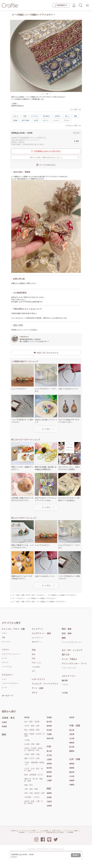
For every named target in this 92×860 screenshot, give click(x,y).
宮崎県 (71, 780)
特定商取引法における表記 (55, 832)
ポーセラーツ (7, 696)
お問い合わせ (56, 831)
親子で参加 (25, 120)
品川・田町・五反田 (31, 722)
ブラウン (66, 120)
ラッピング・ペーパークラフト (45, 684)
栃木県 (49, 722)
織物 (64, 638)
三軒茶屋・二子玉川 (31, 797)
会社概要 (70, 832)
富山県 (49, 751)
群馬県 (49, 726)
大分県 (71, 776)
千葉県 (49, 734)
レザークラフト (38, 679)
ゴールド (56, 120)
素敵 (75, 116)
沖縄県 (71, 785)
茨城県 (49, 717)
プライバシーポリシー (35, 832)
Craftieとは (14, 831)
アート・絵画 (37, 688)
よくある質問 (44, 831)
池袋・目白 (28, 785)
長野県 (49, 764)
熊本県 (71, 772)
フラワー (5, 650)
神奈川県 (50, 738)
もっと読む (74, 109)
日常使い (57, 116)
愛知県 (49, 776)
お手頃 (36, 120)
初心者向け (46, 116)
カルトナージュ (68, 676)
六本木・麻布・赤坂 (31, 726)
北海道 (4, 722)
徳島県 (71, 743)
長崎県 (71, 768)
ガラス (34, 693)
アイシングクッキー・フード (74, 664)
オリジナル (34, 116)
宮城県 (4, 726)
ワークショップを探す (29, 831)
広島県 (71, 734)
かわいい (16, 116)
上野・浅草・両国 (31, 789)
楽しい (67, 116)
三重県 (49, 780)
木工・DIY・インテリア (72, 650)
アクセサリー (7, 675)
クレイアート (37, 629)
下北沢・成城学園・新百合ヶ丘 (34, 763)
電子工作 (65, 655)
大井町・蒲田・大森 (31, 754)
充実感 (15, 120)
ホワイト (46, 120)
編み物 (65, 680)
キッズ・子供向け (69, 659)
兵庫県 (49, 806)
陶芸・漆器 (66, 629)
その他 (65, 693)
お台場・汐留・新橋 (31, 744)
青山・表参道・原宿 (31, 730)
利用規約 (22, 832)
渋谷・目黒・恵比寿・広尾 (34, 793)
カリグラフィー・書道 (41, 633)
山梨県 (49, 759)
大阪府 (49, 801)
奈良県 (71, 717)
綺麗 (24, 116)
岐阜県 (49, 768)
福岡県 (71, 764)
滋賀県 (49, 793)
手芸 (34, 650)
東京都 (26, 717)
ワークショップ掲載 (71, 831)
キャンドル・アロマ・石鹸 (13, 629)
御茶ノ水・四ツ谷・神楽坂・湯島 (33, 780)
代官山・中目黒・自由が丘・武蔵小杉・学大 (33, 749)
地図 (77, 141)
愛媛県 (71, 751)
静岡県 (49, 772)
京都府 (49, 797)
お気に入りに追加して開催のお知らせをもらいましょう (54, 157)
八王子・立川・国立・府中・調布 (33, 770)
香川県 (71, 747)
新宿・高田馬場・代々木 (33, 775)
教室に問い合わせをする (47, 353)
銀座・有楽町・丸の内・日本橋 (34, 735)
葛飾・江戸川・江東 (31, 758)
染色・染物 (66, 633)
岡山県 (71, 730)
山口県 (71, 738)
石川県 (49, 755)
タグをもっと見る (72, 125)
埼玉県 (49, 730)
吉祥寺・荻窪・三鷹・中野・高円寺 (33, 802)
